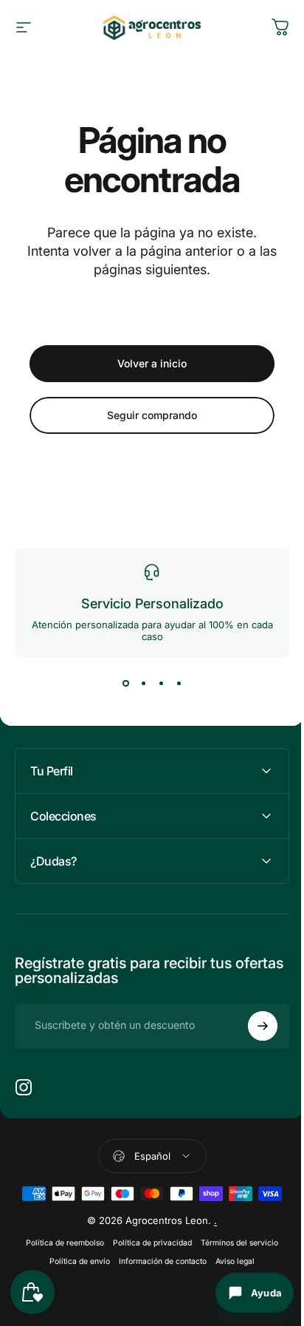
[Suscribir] (251, 1026)
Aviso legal (229, 1261)
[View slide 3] (161, 684)
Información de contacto (157, 1261)
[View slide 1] (125, 684)
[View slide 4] (178, 684)
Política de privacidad (147, 1243)
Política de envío (74, 1261)
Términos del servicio (234, 1243)
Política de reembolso (60, 1243)
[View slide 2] (143, 684)
